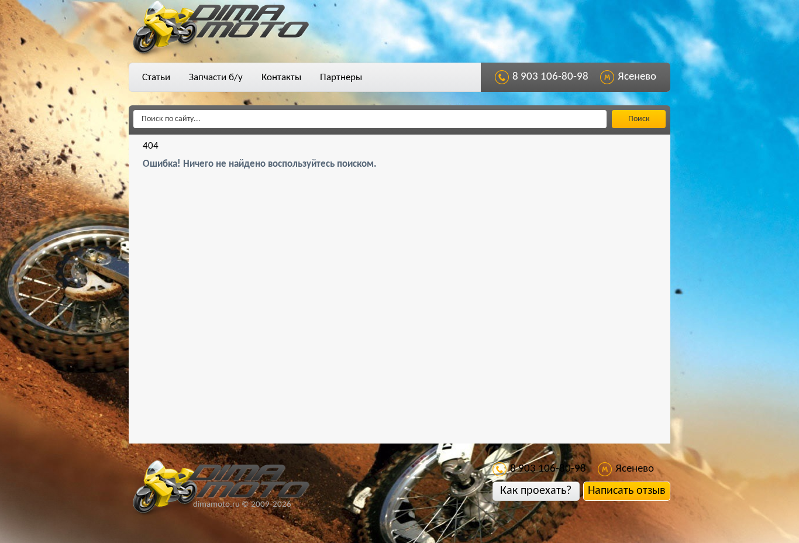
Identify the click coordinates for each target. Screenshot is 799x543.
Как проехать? (535, 491)
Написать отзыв (627, 491)
